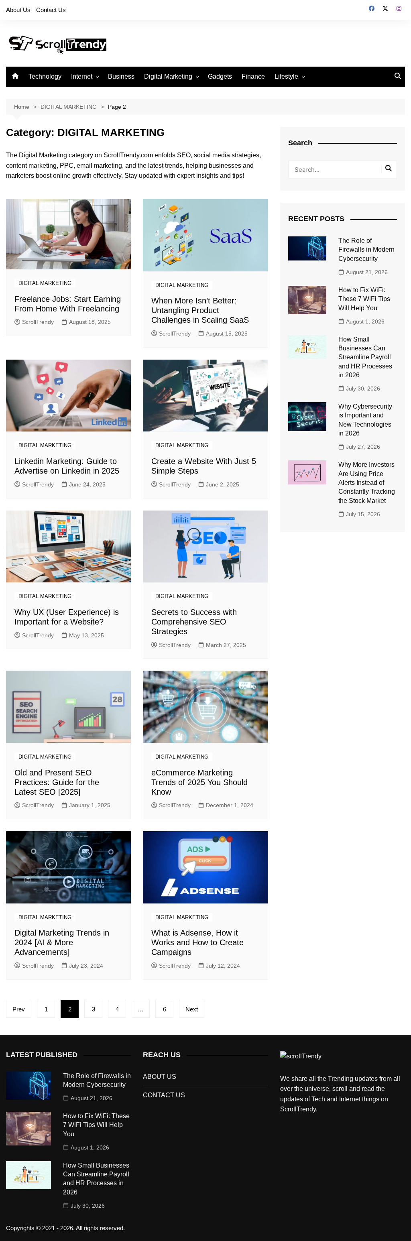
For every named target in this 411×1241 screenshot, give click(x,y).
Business (121, 76)
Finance (253, 76)
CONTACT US (164, 1095)
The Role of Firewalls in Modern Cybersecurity (366, 249)
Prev (18, 1009)
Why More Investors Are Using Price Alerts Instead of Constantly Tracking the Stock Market (366, 482)
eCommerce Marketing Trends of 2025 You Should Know (199, 782)
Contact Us (51, 9)
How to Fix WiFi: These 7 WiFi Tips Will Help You (364, 299)
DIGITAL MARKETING (44, 283)
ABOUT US (159, 1076)
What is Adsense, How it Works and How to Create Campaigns (197, 942)
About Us (18, 9)
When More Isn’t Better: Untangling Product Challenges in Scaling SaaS (200, 310)
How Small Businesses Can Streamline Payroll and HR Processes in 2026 (365, 357)
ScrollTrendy (38, 322)
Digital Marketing (168, 76)
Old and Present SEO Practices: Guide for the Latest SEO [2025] (56, 782)
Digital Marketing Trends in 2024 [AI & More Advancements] (61, 942)
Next (191, 1009)
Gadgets (220, 76)
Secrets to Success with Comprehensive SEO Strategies (194, 622)
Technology (44, 76)
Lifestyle (286, 76)
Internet (81, 76)
